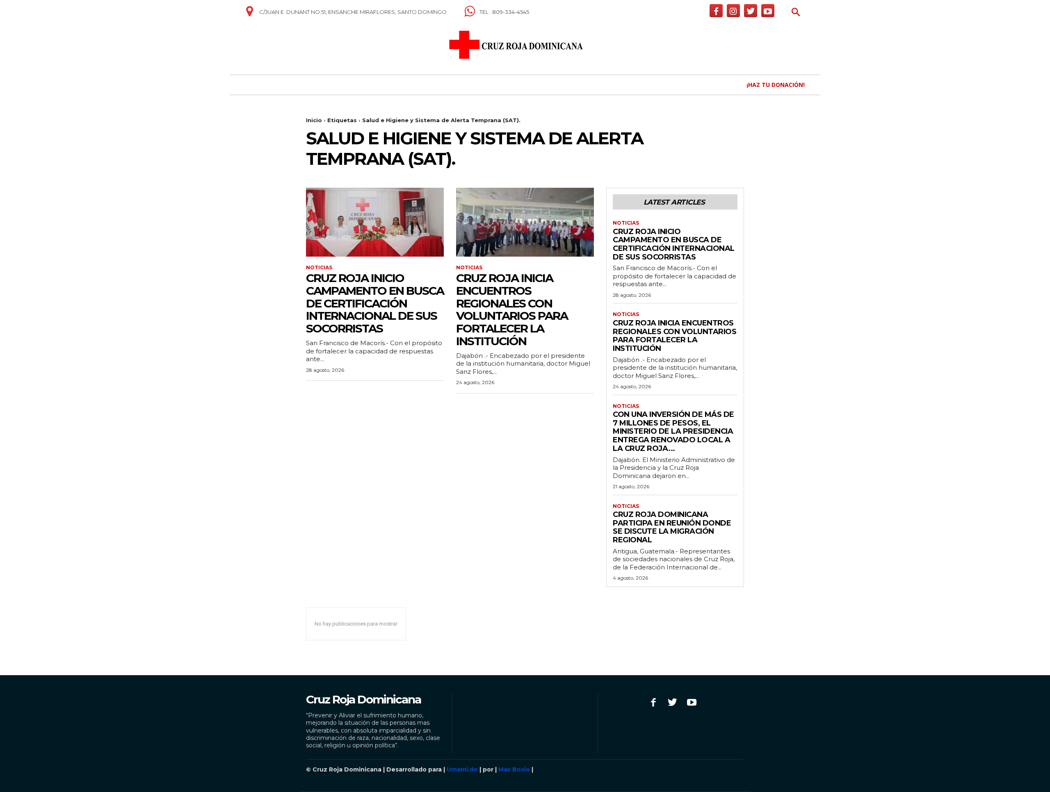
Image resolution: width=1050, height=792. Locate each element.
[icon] (249, 14)
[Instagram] (733, 10)
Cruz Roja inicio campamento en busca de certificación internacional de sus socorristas (375, 303)
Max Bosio (514, 769)
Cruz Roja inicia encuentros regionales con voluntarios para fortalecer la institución (512, 309)
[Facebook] (716, 10)
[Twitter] (750, 10)
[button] (796, 13)
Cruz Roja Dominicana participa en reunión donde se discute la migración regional (672, 527)
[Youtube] (767, 10)
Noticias (319, 268)
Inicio (314, 120)
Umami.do (462, 769)
